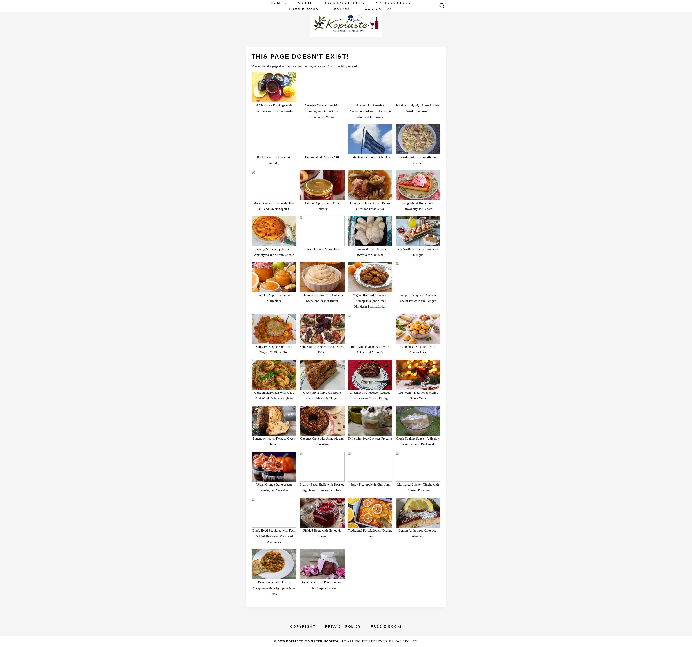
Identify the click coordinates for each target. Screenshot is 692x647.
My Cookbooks (393, 3)
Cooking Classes (343, 3)
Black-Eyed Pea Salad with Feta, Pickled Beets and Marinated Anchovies (274, 536)
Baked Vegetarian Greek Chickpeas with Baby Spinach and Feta (274, 588)
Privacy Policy (343, 626)
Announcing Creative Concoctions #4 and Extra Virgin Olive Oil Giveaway (370, 111)
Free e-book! (304, 8)
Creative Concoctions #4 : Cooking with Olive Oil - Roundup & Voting (322, 111)
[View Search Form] (441, 5)
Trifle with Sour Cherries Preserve (370, 438)
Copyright (302, 626)
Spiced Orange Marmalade (322, 249)
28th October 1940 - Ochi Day (370, 157)
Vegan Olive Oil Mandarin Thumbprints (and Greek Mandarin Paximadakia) (370, 300)
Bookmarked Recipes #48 (322, 157)
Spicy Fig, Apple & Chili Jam (370, 484)
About (305, 3)
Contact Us (378, 8)
